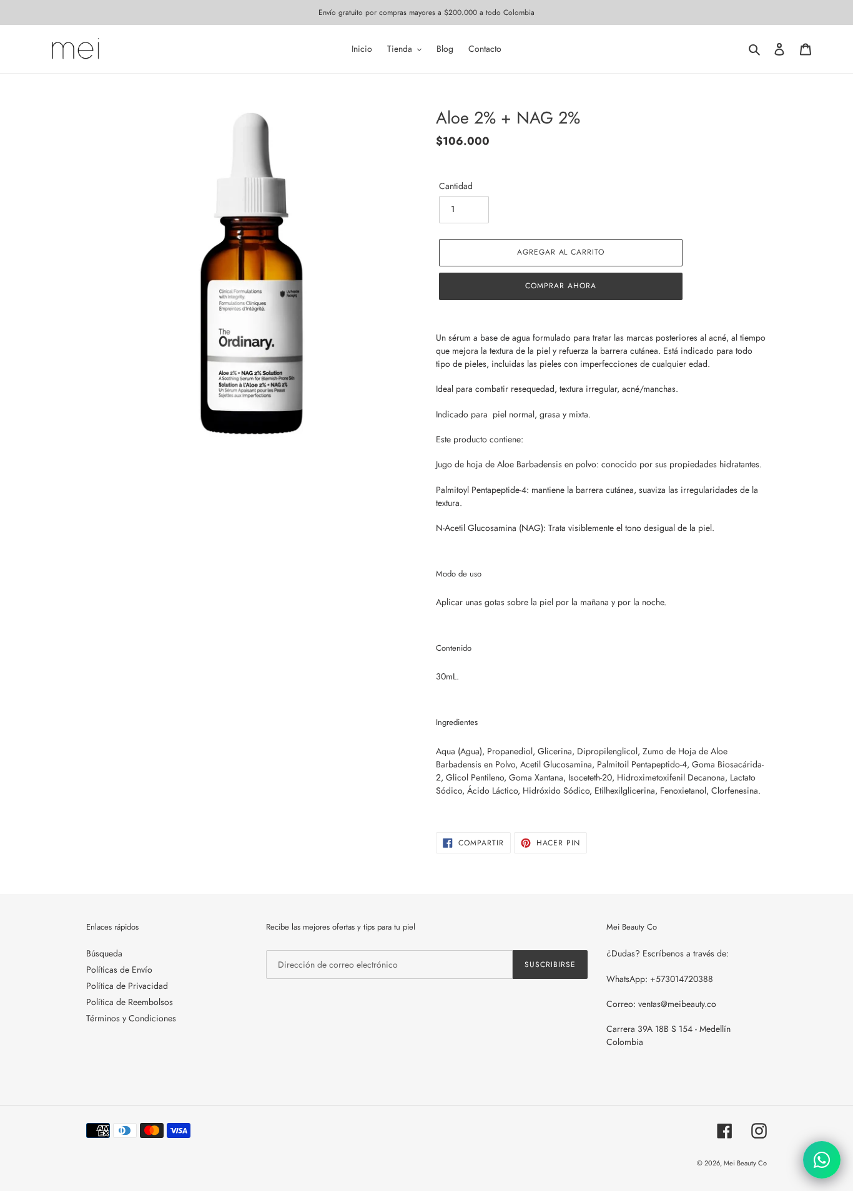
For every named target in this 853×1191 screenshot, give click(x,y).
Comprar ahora (560, 285)
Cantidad (456, 186)
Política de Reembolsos (129, 1002)
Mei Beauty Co (745, 1163)
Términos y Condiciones (131, 1018)
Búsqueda (104, 953)
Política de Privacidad (127, 986)
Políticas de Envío (119, 969)
